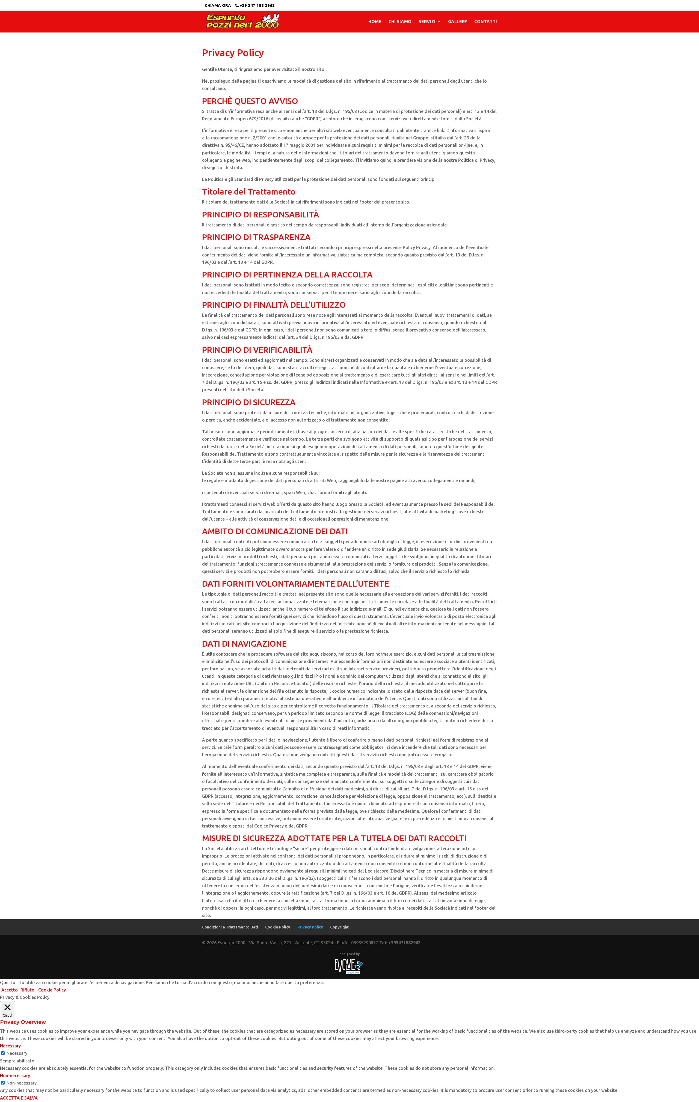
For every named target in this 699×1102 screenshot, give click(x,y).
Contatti (485, 22)
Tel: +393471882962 (399, 942)
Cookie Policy (277, 927)
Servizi (427, 22)
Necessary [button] (10, 1045)
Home (374, 22)
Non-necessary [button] (15, 1075)
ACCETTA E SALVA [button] (19, 1097)
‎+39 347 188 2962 (257, 5)
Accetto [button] (9, 989)
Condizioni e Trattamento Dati (230, 927)
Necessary (17, 1053)
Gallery (457, 22)
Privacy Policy (310, 927)
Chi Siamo (400, 22)
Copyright (339, 927)
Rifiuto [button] (27, 989)
